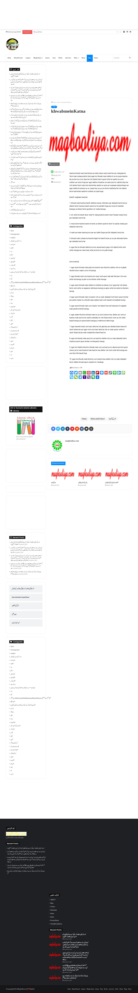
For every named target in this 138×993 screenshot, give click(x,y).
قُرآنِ (12, 317)
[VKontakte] (82, 429)
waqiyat (28, 58)
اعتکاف (12, 248)
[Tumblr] (67, 429)
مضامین (12, 341)
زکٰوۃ (11, 279)
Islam (9, 58)
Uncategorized (15, 234)
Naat (54, 58)
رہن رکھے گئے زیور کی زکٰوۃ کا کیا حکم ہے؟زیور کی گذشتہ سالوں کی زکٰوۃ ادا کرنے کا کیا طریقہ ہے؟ (26, 122)
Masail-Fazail (18, 58)
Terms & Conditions (56, 924)
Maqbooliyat (37, 58)
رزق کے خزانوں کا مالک (82, 482)
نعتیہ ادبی (12, 348)
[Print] (91, 429)
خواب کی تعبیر (113, 419)
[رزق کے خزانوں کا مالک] (90, 474)
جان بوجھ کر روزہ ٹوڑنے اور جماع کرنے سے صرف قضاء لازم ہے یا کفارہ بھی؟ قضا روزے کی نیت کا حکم (26, 105)
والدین (12, 358)
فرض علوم (13, 313)
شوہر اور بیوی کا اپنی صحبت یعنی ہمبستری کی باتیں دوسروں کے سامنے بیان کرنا (25, 213)
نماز (11, 355)
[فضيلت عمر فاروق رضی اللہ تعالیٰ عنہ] (117, 474)
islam (58, 102)
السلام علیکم (13, 182)
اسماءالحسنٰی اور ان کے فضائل (16, 241)
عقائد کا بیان (13, 307)
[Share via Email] (86, 429)
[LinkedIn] (63, 429)
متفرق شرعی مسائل (14, 334)
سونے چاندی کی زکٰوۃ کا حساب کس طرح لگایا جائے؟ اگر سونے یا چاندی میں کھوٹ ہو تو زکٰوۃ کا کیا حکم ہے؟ (26, 133)
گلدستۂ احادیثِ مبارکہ (15, 331)
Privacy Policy (54, 920)
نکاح (12, 351)
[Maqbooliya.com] (12, 44)
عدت (12, 303)
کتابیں (12, 324)
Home (83, 58)
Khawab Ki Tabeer (98, 419)
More (75, 58)
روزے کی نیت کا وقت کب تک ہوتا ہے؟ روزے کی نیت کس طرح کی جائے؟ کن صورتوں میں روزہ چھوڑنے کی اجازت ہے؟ (26, 116)
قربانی (12, 320)
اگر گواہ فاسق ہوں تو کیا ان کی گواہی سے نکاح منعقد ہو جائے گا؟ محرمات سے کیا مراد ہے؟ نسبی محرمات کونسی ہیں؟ (26, 152)
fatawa (47, 58)
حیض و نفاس (13, 265)
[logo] (16, 835)
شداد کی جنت (53, 482)
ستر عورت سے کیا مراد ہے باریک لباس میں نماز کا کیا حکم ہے (22, 191)
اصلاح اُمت (13, 244)
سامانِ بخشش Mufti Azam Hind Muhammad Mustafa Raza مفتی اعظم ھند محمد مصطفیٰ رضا (31, 282)
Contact (52, 906)
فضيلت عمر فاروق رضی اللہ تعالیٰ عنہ (111, 482)
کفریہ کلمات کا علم (14, 327)
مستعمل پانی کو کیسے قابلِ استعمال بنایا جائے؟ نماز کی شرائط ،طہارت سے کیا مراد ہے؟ (26, 201)
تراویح (12, 255)
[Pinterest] (72, 429)
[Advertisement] (69, 15)
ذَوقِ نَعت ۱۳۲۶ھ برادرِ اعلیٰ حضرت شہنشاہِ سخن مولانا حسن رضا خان (23, 272)
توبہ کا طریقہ (13, 258)
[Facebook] (53, 429)
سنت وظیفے (13, 286)
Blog (89, 58)
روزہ (11, 276)
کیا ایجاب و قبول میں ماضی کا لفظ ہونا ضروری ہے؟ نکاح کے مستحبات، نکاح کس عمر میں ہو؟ (26, 158)
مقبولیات (12, 345)
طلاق (12, 300)
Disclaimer (53, 910)
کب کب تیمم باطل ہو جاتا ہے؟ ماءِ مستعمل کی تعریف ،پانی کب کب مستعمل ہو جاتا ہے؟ (26, 205)
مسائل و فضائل (13, 338)
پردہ (11, 251)
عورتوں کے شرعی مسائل (16, 310)
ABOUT (53, 900)
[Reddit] (77, 429)
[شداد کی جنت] (63, 474)
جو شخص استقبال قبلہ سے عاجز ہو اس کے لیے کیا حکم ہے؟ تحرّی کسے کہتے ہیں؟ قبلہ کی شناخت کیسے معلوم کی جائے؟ (26, 164)
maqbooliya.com (59, 172)
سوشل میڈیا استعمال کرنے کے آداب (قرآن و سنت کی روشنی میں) (23, 289)
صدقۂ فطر (12, 296)
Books (60, 58)
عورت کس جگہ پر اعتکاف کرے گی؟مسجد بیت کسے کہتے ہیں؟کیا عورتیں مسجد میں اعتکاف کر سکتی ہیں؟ (25, 75)
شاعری (12, 293)
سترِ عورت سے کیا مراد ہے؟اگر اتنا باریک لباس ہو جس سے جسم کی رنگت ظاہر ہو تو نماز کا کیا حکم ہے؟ (26, 196)
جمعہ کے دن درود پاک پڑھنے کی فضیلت (18, 210)
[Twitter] (58, 429)
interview (68, 58)
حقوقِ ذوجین (13, 262)
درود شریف (13, 269)
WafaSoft (31, 989)
